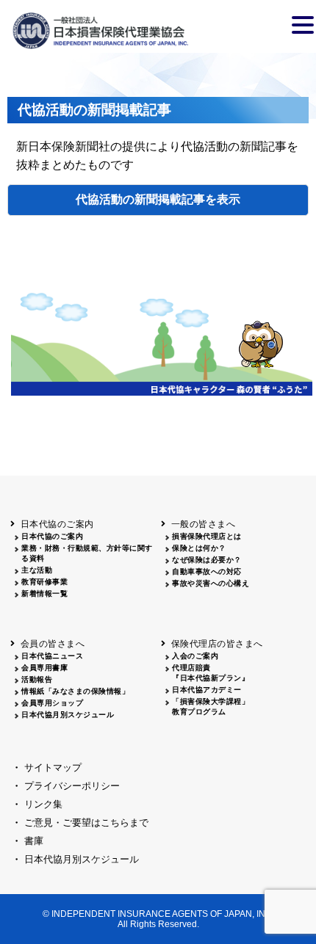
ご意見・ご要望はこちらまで (86, 822)
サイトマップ (53, 767)
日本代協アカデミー (207, 690)
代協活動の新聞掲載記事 (140, 199)
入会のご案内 (195, 656)
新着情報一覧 (44, 593)
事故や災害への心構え (210, 583)
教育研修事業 (44, 582)
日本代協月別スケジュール (67, 715)
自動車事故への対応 (207, 571)
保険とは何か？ (199, 548)
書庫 (33, 840)
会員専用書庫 (44, 668)
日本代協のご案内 (52, 536)
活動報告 (36, 679)
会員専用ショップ (52, 703)
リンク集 (43, 804)
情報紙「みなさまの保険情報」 (75, 691)
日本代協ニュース (52, 656)
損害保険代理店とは (207, 536)
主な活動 (36, 570)
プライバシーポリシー (72, 785)
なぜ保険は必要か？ (207, 560)
